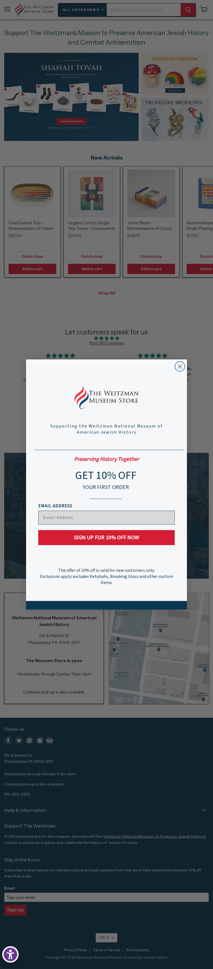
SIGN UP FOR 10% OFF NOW (106, 537)
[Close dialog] (180, 366)
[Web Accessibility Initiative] (10, 954)
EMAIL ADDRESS (55, 506)
